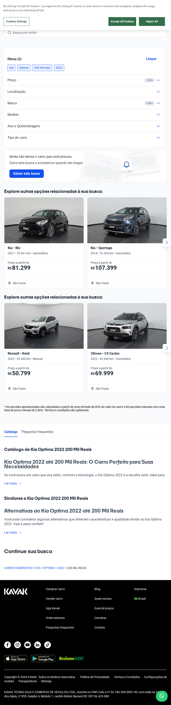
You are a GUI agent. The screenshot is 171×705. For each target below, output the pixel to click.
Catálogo (11, 432)
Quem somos (103, 598)
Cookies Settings (16, 21)
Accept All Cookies (122, 21)
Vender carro (54, 598)
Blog (97, 589)
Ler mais (10, 483)
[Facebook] (7, 644)
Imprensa (140, 589)
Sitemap (46, 681)
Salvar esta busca (26, 174)
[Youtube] (27, 644)
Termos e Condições (127, 677)
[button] (11, 67)
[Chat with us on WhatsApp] (161, 696)
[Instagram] (17, 644)
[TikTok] (47, 644)
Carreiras (100, 618)
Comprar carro (55, 589)
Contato (99, 627)
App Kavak (53, 608)
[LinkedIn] (37, 644)
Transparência (27, 681)
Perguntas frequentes (37, 432)
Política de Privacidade (95, 677)
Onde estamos (55, 618)
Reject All (152, 21)
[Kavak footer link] (16, 609)
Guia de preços (104, 608)
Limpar (151, 59)
